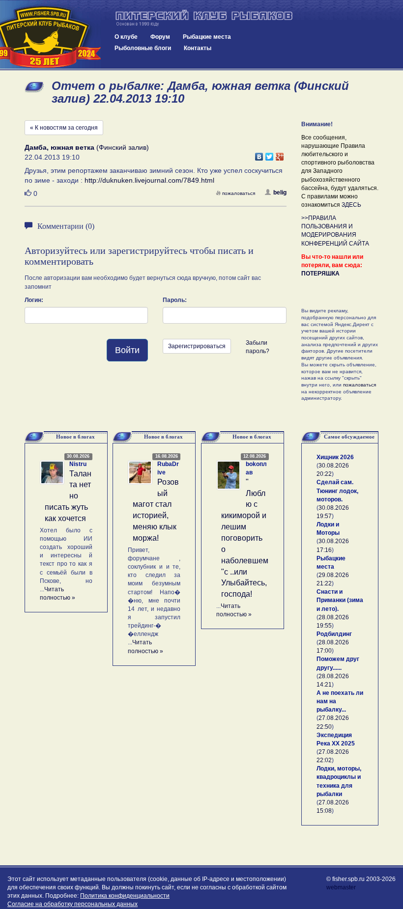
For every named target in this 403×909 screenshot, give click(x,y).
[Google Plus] (280, 154)
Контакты (197, 48)
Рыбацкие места (207, 36)
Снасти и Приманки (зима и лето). (340, 600)
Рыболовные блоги (143, 48)
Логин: (34, 300)
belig (280, 192)
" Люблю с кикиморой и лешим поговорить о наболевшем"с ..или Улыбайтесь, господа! (244, 538)
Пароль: (175, 300)
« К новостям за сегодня (64, 127)
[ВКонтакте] (259, 154)
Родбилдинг (334, 634)
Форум (160, 36)
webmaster (341, 887)
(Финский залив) (87, 147)
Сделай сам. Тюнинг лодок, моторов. (337, 490)
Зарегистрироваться (197, 346)
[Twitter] (269, 154)
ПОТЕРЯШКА (320, 273)
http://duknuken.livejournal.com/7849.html (149, 180)
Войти (127, 350)
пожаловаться (238, 193)
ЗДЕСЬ (351, 204)
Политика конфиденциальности (125, 895)
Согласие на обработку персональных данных (72, 904)
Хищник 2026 (335, 457)
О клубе (126, 36)
